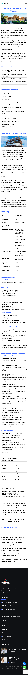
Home (3, 625)
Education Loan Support (8, 606)
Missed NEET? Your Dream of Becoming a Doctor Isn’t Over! (17, 658)
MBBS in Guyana (6, 640)
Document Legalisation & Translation (11, 609)
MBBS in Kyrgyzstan (7, 636)
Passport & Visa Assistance (8, 613)
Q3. (11, 544)
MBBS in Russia (6, 632)
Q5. (13, 555)
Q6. (14, 560)
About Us (4, 629)
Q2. (12, 538)
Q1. (11, 533)
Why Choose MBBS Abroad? (17, 649)
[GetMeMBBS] (5, 3)
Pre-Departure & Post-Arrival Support (11, 616)
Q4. (13, 549)
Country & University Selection (9, 602)
